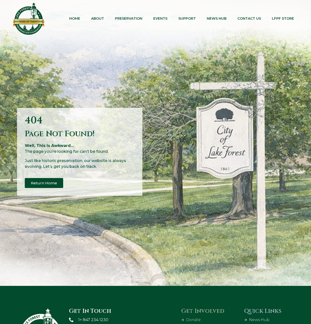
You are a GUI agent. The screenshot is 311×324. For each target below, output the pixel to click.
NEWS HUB (216, 18)
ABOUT (97, 18)
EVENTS (160, 18)
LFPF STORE (283, 18)
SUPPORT (187, 18)
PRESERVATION (128, 18)
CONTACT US (249, 18)
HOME (74, 18)
